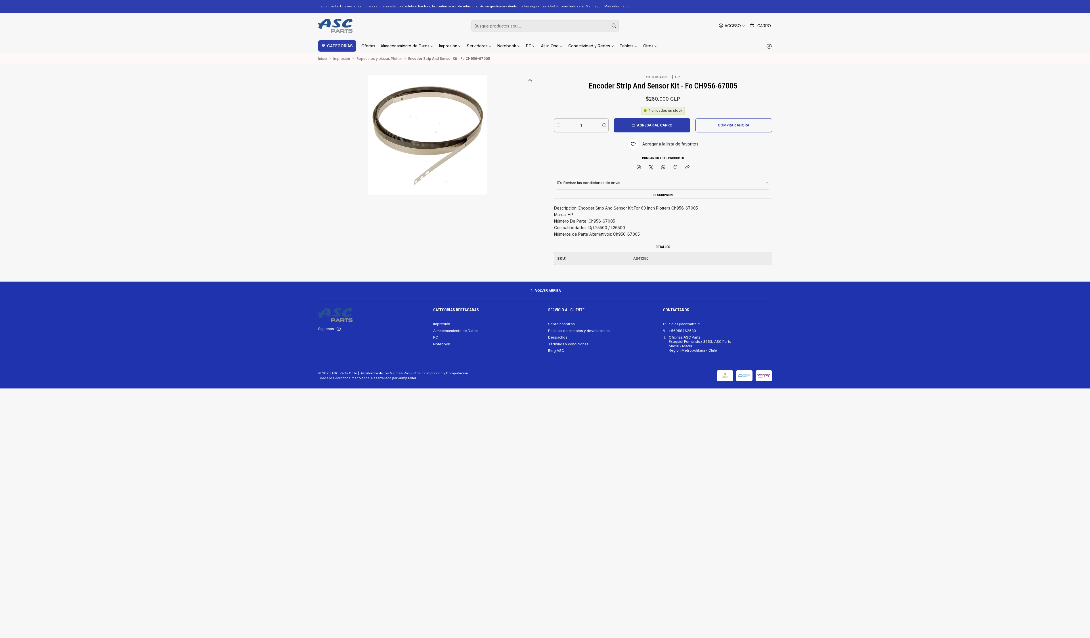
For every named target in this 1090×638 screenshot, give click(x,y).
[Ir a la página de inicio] (335, 26)
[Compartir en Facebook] (639, 167)
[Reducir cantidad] (558, 125)
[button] (337, 46)
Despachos (557, 337)
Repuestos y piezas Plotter (379, 58)
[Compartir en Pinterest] (675, 167)
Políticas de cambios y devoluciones (579, 331)
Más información (694, 6)
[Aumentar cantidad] (604, 125)
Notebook (441, 344)
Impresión (341, 58)
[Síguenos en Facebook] (769, 46)
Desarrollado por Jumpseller (393, 378)
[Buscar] (614, 25)
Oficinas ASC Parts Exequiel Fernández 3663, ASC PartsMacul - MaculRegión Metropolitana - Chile (700, 343)
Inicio (322, 58)
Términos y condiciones (568, 344)
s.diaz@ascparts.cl (684, 324)
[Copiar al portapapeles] (687, 167)
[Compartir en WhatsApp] (663, 167)
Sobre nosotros (561, 324)
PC (435, 337)
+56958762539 (682, 331)
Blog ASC (556, 350)
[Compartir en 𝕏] (651, 167)
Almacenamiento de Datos (455, 331)
